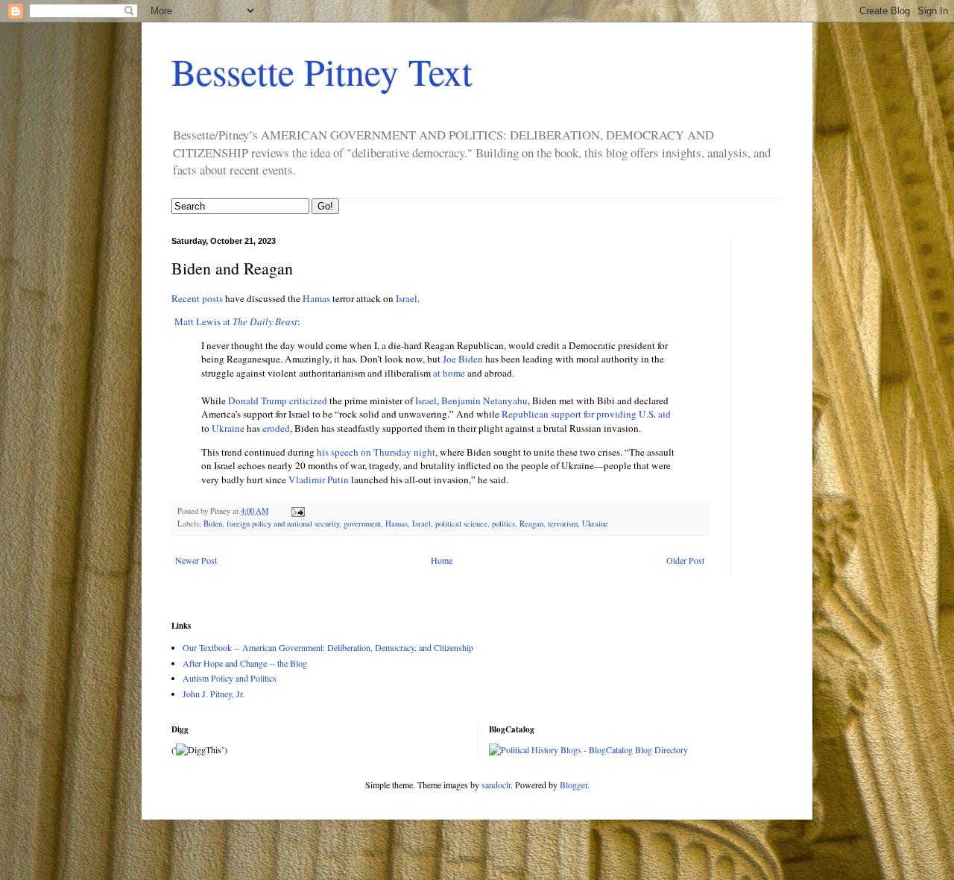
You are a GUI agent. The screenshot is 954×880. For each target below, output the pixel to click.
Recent (185, 298)
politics (503, 523)
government (362, 523)
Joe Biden (463, 358)
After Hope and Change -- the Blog (245, 663)
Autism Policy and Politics (230, 678)
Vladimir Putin (318, 479)
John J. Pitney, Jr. (213, 694)
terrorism (563, 523)
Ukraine (228, 428)
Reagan (531, 523)
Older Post (685, 560)
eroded (276, 428)
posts (212, 298)
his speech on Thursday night (376, 452)
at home (449, 373)
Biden (212, 523)
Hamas (316, 298)
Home (441, 560)
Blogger (573, 785)
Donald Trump (257, 400)
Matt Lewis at (235, 321)
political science (461, 523)
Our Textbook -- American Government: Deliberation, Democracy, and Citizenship (328, 647)
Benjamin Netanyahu (484, 400)
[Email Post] (297, 511)
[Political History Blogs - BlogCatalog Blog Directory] (588, 749)
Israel (406, 298)
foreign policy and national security (283, 523)
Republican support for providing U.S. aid (586, 414)
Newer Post (196, 560)
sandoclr (496, 785)
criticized (308, 400)
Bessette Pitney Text (322, 71)
